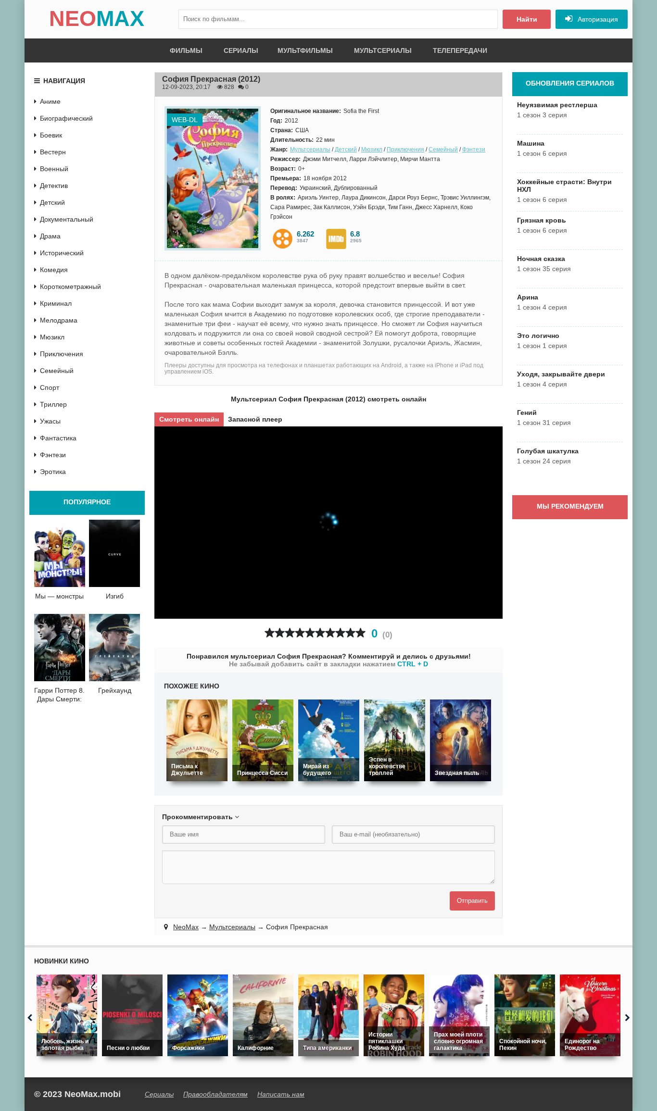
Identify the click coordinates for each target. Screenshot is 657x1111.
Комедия (54, 270)
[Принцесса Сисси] (262, 740)
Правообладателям (215, 1094)
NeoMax (186, 927)
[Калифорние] (263, 1015)
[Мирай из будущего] (328, 740)
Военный (54, 169)
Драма (50, 236)
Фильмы (186, 50)
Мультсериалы (383, 50)
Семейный (443, 149)
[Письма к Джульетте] (196, 740)
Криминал (56, 303)
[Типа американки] (328, 1015)
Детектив (54, 185)
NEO (96, 18)
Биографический (66, 118)
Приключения (405, 149)
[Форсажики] (197, 1015)
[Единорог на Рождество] (590, 1015)
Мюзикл (371, 149)
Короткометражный (70, 286)
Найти (527, 19)
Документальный (66, 219)
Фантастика (58, 438)
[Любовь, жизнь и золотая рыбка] (67, 1015)
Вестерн (53, 152)
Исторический (62, 253)
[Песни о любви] (132, 1015)
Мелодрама (58, 320)
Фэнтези (473, 149)
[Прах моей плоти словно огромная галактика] (459, 1015)
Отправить (472, 900)
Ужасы (50, 421)
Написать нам (280, 1094)
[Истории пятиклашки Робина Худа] (394, 1015)
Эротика (53, 471)
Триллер (53, 404)
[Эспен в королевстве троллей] (394, 740)
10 (360, 633)
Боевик (51, 135)
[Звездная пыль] (460, 740)
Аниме (50, 101)
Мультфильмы (305, 50)
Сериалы (241, 50)
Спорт (49, 387)
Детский (346, 149)
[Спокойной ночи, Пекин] (524, 1015)
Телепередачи (460, 50)
